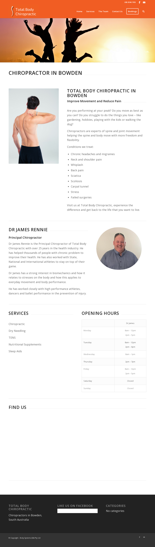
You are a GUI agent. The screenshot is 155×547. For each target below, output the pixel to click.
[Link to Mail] (144, 2)
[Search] (143, 11)
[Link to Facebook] (139, 2)
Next (152, 40)
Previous (2, 40)
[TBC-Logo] (23, 11)
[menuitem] (79, 11)
